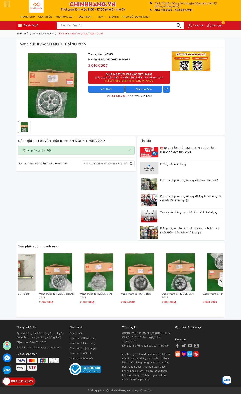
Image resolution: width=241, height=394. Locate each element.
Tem (101, 16)
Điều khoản (76, 333)
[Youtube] (190, 345)
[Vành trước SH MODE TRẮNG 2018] (79, 272)
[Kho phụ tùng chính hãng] (191, 60)
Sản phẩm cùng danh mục (38, 246)
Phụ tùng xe (64, 16)
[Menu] (20, 25)
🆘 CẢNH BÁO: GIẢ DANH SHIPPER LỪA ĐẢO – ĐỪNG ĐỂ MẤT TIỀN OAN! (188, 150)
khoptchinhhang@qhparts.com (42, 347)
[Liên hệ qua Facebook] (7, 357)
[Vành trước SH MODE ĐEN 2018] (120, 272)
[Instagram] (196, 345)
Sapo (151, 390)
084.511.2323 (118, 95)
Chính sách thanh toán (82, 337)
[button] (220, 281)
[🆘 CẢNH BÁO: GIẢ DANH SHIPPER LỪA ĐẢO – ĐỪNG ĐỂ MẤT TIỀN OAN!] (149, 152)
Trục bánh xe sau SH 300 (35, 293)
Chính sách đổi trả (80, 353)
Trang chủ (27, 16)
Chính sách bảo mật (81, 358)
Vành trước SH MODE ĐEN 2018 (118, 295)
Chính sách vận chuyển (83, 348)
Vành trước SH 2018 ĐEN (158, 293)
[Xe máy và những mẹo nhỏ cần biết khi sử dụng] (149, 216)
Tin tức (145, 141)
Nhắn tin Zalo (144, 89)
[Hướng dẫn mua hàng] (149, 168)
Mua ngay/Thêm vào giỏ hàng (129, 77)
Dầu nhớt (85, 16)
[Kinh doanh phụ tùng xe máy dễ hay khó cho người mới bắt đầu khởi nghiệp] (149, 200)
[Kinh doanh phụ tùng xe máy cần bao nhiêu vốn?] (149, 184)
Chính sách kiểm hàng (82, 343)
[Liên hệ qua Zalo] (7, 370)
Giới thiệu (45, 16)
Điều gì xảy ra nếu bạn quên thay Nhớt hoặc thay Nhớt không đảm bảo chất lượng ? (189, 230)
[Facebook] (177, 345)
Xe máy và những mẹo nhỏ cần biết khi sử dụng (188, 212)
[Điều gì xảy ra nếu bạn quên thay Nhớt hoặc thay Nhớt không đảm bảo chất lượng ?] (149, 232)
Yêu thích (106, 89)
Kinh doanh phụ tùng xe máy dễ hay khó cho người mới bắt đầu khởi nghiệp (190, 198)
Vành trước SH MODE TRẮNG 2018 (78, 295)
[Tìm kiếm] (178, 25)
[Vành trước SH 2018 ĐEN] (161, 272)
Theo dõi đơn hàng (135, 16)
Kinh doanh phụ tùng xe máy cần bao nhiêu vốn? (189, 180)
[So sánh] (166, 89)
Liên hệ (114, 16)
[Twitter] (184, 345)
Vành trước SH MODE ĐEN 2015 (199, 295)
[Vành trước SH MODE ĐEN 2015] (202, 272)
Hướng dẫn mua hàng (173, 164)
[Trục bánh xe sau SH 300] (38, 272)
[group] (52, 85)
